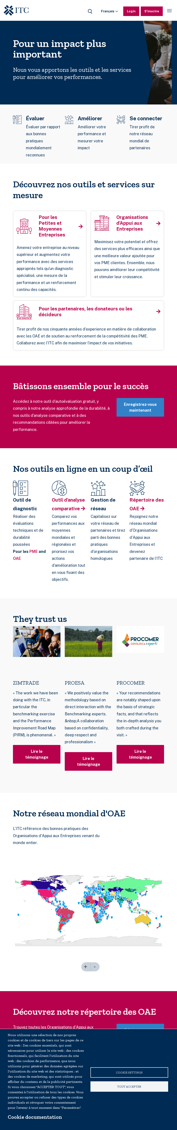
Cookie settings (129, 1072)
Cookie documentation (35, 1117)
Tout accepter (129, 1086)
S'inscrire (151, 11)
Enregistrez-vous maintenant (140, 407)
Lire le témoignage (36, 754)
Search (90, 11)
